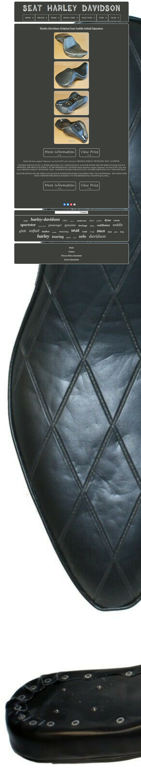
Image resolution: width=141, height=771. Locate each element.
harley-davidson (45, 219)
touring (58, 237)
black (101, 231)
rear (74, 238)
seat (75, 230)
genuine (70, 225)
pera (115, 232)
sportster (28, 224)
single (25, 221)
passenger (55, 225)
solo (82, 236)
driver (72, 221)
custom (54, 232)
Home (71, 247)
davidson (97, 236)
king (122, 232)
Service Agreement (71, 259)
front (68, 237)
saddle (118, 225)
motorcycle (42, 226)
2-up (92, 231)
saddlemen (103, 225)
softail (34, 230)
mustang (63, 231)
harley (43, 236)
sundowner (82, 221)
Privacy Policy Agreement (71, 255)
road (84, 231)
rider (65, 220)
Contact (71, 251)
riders (92, 226)
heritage (82, 225)
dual (110, 232)
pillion (99, 221)
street (91, 220)
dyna (108, 220)
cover (117, 220)
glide (22, 231)
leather (45, 231)
